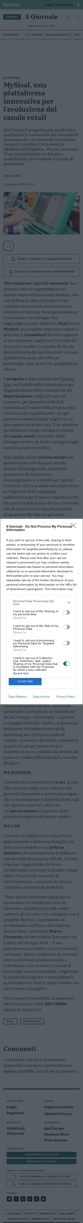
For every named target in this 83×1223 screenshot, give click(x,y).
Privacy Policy (65, 696)
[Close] (75, 527)
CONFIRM (25, 681)
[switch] (66, 612)
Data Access (41, 696)
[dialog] (41, 612)
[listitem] (41, 602)
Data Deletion (17, 696)
